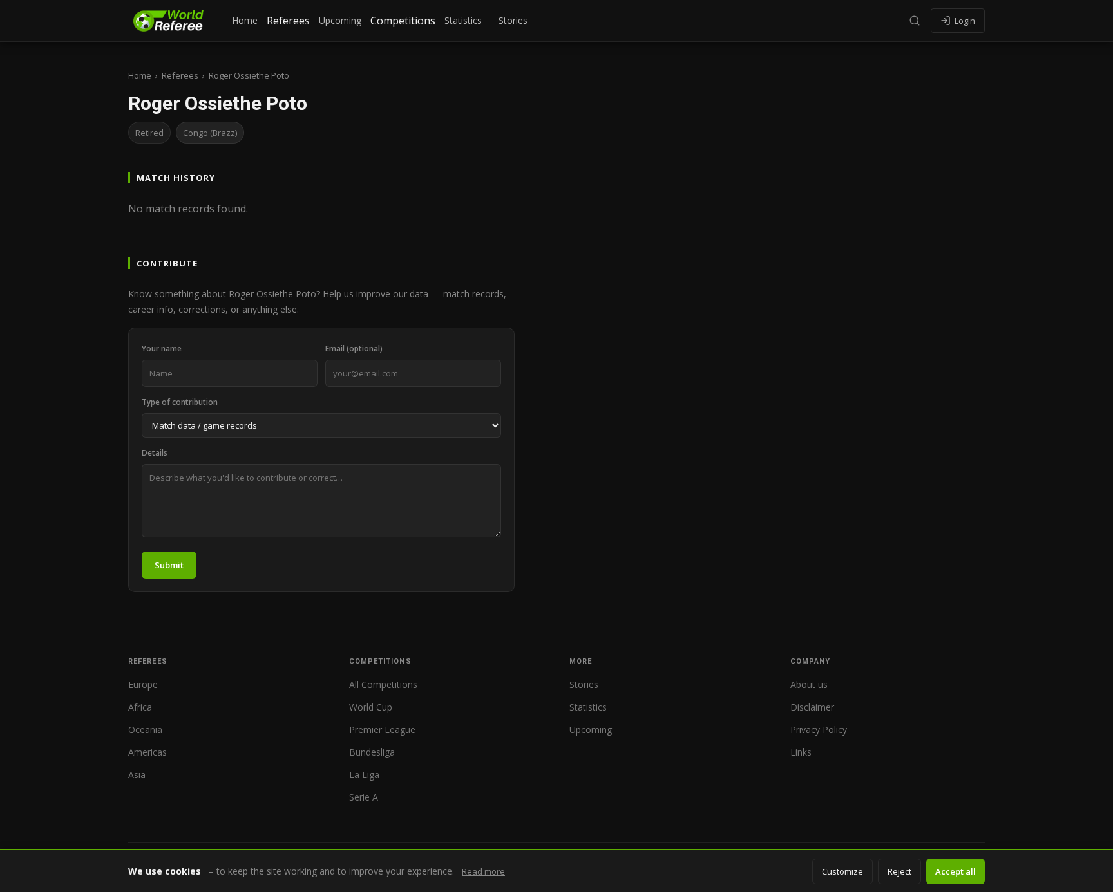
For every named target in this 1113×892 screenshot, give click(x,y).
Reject (899, 871)
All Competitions (383, 684)
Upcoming (340, 20)
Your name (162, 348)
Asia (137, 774)
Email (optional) (354, 348)
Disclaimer (812, 707)
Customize (842, 871)
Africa (140, 707)
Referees (288, 21)
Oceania (145, 729)
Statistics (463, 20)
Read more (483, 871)
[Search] (915, 20)
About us (809, 684)
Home (245, 20)
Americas (147, 752)
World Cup (370, 707)
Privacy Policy (818, 729)
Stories (513, 20)
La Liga (364, 774)
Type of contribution (180, 401)
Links (801, 752)
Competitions (402, 21)
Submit (169, 565)
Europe (143, 684)
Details (154, 452)
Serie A (363, 797)
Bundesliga (372, 752)
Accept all (955, 871)
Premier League (382, 729)
